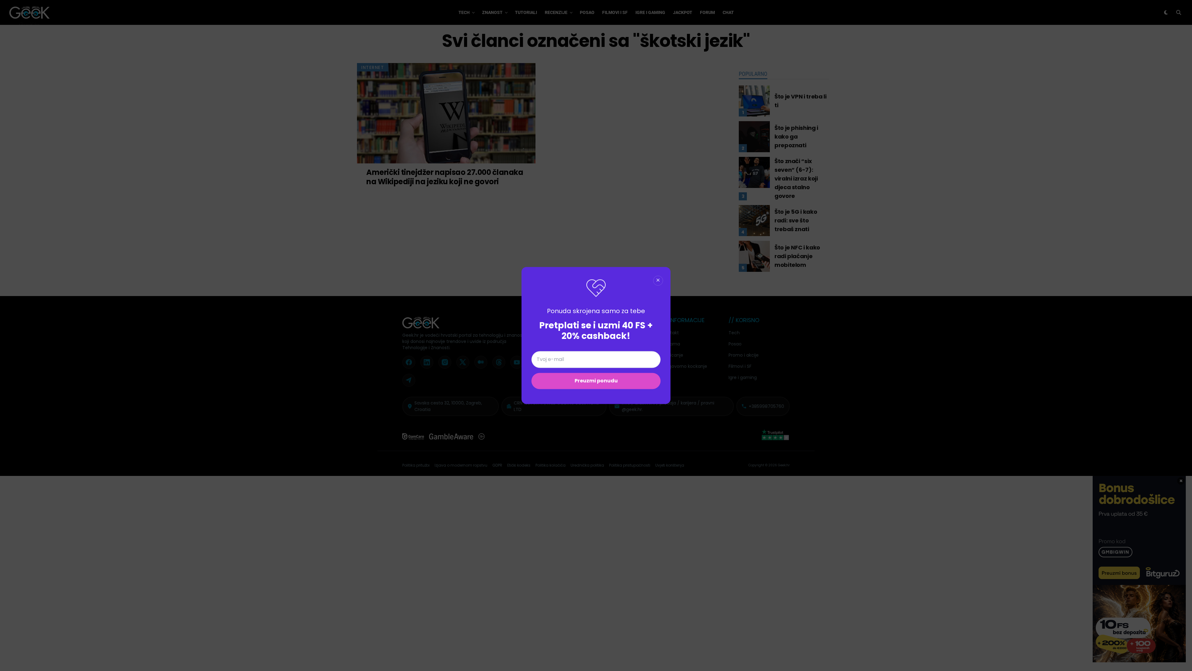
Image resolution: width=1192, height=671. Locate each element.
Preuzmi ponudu (596, 381)
